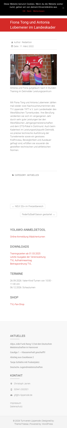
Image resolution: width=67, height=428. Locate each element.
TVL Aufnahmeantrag (21, 260)
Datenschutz (16, 406)
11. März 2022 (26, 46)
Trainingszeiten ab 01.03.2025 (25, 253)
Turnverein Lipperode (31, 420)
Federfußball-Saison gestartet (38, 214)
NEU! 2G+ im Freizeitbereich (27, 206)
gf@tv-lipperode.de (23, 395)
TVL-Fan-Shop (17, 304)
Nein (29, 11)
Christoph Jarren (22, 383)
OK (24, 11)
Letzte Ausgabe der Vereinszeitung (27, 257)
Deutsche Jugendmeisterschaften (26, 367)
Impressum (15, 403)
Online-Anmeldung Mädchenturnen (27, 236)
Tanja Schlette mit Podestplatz (24, 362)
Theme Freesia (21, 424)
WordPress (47, 424)
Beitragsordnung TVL (20, 263)
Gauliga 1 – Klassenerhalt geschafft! (27, 352)
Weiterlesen (39, 11)
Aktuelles (33, 175)
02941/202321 (21, 389)
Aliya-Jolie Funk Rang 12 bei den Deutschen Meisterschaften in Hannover (31, 346)
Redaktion (27, 42)
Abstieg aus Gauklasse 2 (22, 357)
